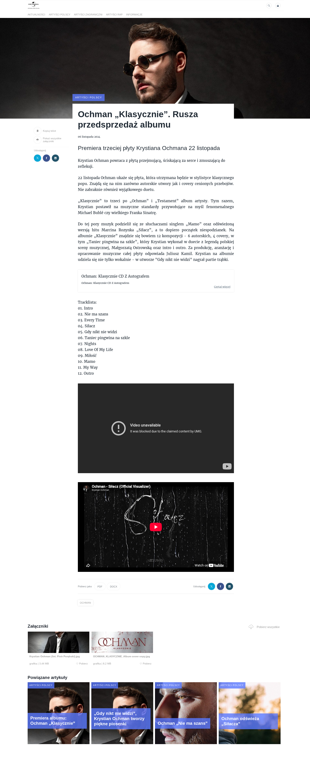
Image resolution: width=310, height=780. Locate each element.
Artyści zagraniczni (88, 14)
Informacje (134, 14)
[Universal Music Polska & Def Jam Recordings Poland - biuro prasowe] (33, 8)
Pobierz (83, 663)
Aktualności (36, 14)
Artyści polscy (59, 14)
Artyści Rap (114, 14)
